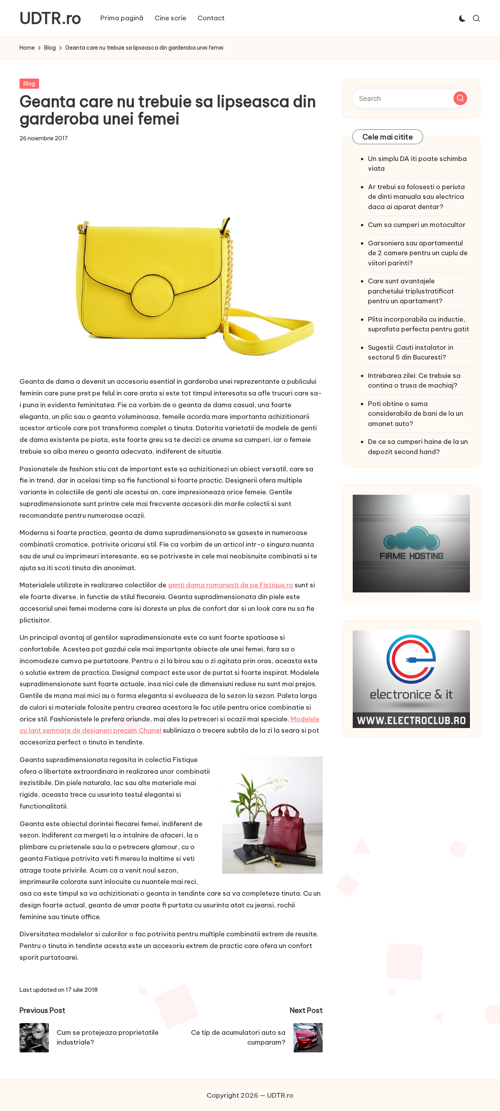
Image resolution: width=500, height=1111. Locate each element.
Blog (29, 83)
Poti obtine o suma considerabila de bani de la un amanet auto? (415, 413)
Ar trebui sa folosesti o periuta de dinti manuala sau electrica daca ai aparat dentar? (416, 196)
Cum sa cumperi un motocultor (417, 224)
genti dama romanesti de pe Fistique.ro (230, 585)
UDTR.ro (50, 18)
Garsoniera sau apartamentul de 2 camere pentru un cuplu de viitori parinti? (418, 253)
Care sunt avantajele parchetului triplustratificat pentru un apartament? (411, 291)
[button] (460, 98)
